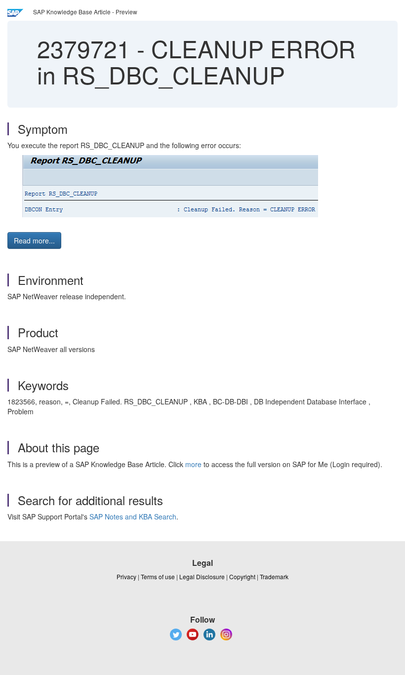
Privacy (126, 576)
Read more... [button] (34, 240)
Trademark (274, 576)
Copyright (242, 576)
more (193, 464)
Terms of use (158, 576)
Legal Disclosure (202, 576)
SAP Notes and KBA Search (132, 516)
